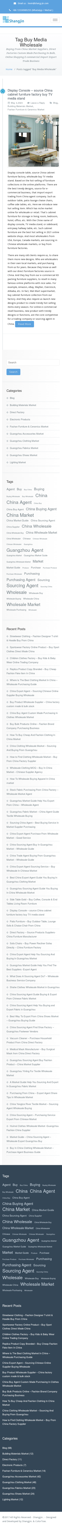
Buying (39, 489)
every (17, 307)
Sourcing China (46, 586)
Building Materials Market (20, 106)
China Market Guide (18, 520)
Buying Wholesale (13, 496)
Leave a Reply (38, 102)
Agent (11, 489)
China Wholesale (37, 526)
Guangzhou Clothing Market (24, 440)
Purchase (36, 567)
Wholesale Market (23, 604)
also (29, 299)
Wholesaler (32, 610)
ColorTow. (40, 1521)
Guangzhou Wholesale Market (19, 562)
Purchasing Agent (21, 579)
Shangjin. (27, 1521)
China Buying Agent (41, 509)
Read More (24, 324)
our (50, 295)
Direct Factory (17, 412)
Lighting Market (18, 462)
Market (38, 561)
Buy (19, 489)
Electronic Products (20, 419)
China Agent (19, 502)
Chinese (27, 538)
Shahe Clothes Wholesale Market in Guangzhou (35, 987)
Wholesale (17, 592)
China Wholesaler (14, 538)
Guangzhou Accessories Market (27, 433)
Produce (25, 568)
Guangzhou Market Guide (35, 555)
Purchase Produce (50, 568)
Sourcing (44, 580)
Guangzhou (28, 544)
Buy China (28, 489)
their (13, 263)
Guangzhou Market (14, 555)
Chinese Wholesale (40, 538)
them (11, 259)
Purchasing (32, 573)
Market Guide (13, 567)
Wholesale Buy (36, 593)
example (12, 287)
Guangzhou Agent (25, 550)
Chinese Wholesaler (14, 544)
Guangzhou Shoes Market (23, 455)
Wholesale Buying (14, 598)
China (41, 495)
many (22, 255)
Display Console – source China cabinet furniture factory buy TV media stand (30, 94)
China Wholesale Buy (15, 533)
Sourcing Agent (22, 585)
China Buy (38, 503)
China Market (20, 515)
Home (9, 69)
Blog (55, 102)
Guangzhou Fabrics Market (24, 448)
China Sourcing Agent (43, 520)
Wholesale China (31, 598)
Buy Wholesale (27, 496)
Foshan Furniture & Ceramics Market (26, 109)
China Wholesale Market (41, 532)
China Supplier (13, 526)
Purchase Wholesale (14, 574)
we (39, 204)
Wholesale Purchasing (16, 609)
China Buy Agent (15, 509)
